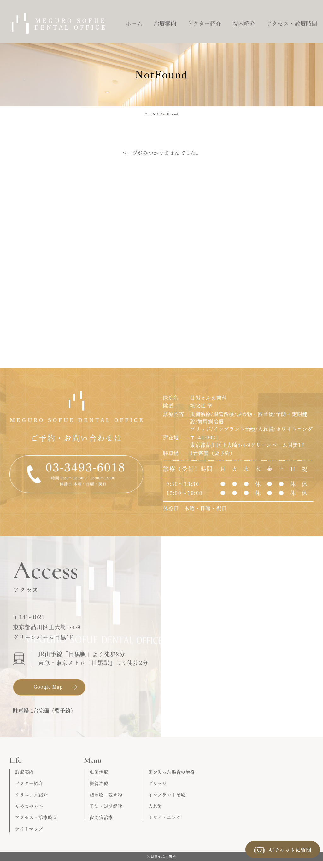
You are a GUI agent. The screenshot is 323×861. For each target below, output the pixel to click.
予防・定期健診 (106, 806)
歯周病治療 (101, 817)
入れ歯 (155, 806)
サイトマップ (29, 829)
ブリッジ (157, 783)
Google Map (48, 687)
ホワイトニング (164, 817)
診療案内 (24, 772)
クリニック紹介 (31, 795)
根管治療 (99, 783)
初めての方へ (29, 806)
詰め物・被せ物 (106, 795)
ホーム (150, 114)
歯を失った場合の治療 (171, 772)
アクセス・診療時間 (36, 817)
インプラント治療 (166, 795)
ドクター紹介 (29, 783)
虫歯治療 (99, 772)
